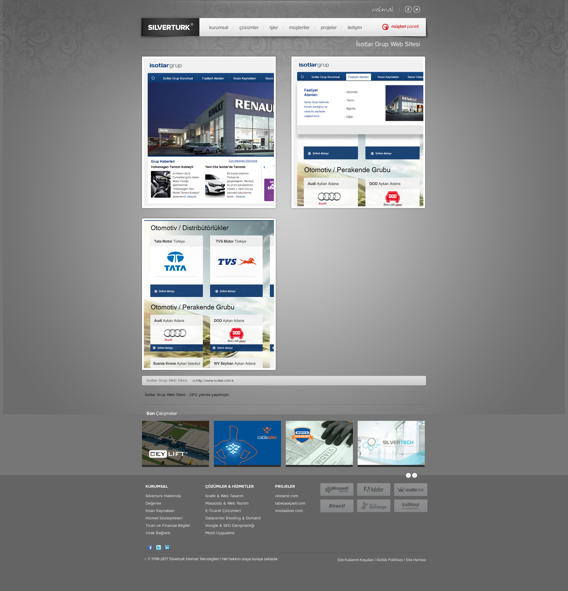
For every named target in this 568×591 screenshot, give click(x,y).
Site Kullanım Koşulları (355, 560)
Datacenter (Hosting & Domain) (232, 518)
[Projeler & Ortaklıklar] (329, 28)
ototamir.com (286, 496)
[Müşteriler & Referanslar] (299, 28)
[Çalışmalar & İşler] (274, 28)
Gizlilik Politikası (390, 560)
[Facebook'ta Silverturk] (408, 10)
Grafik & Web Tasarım (224, 496)
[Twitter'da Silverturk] (416, 10)
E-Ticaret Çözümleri (223, 511)
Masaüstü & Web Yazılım (226, 503)
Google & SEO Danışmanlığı (229, 526)
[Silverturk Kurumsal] (218, 28)
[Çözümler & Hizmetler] (249, 28)
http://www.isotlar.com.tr (215, 381)
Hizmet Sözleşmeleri (164, 518)
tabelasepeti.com (290, 503)
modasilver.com (289, 511)
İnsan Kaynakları (160, 511)
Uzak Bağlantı (158, 533)
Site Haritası (416, 560)
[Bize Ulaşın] (355, 28)
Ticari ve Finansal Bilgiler (168, 526)
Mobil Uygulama (219, 533)
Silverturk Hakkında (163, 496)
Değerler (154, 503)
